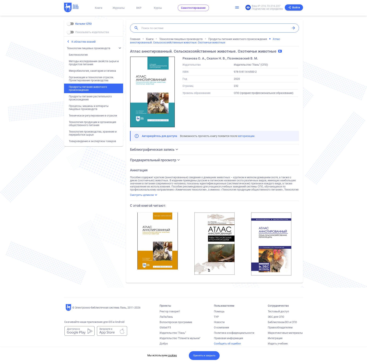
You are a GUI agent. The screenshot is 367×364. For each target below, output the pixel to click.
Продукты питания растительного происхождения (90, 98)
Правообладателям (280, 327)
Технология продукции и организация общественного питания (92, 124)
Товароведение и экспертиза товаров (92, 141)
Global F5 (165, 327)
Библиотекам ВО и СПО (282, 322)
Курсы (158, 7)
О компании (221, 327)
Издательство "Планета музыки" (180, 338)
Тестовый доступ (278, 311)
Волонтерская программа (176, 322)
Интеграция (275, 338)
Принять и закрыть (204, 355)
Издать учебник (278, 343)
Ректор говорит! (170, 311)
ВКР (138, 7)
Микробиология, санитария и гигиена (92, 70)
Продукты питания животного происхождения (88, 88)
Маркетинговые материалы (285, 332)
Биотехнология (78, 54)
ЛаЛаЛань (166, 316)
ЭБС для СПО (276, 316)
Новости (219, 322)
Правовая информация (228, 338)
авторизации (246, 136)
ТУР (216, 316)
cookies (172, 355)
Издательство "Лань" (173, 332)
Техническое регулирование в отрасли (93, 115)
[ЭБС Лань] (74, 8)
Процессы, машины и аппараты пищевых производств (89, 107)
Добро (164, 343)
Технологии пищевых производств (88, 48)
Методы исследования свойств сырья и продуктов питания (94, 63)
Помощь (219, 311)
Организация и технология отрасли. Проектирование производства (91, 79)
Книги (98, 7)
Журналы (119, 7)
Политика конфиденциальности (234, 332)
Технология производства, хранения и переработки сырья (93, 133)
